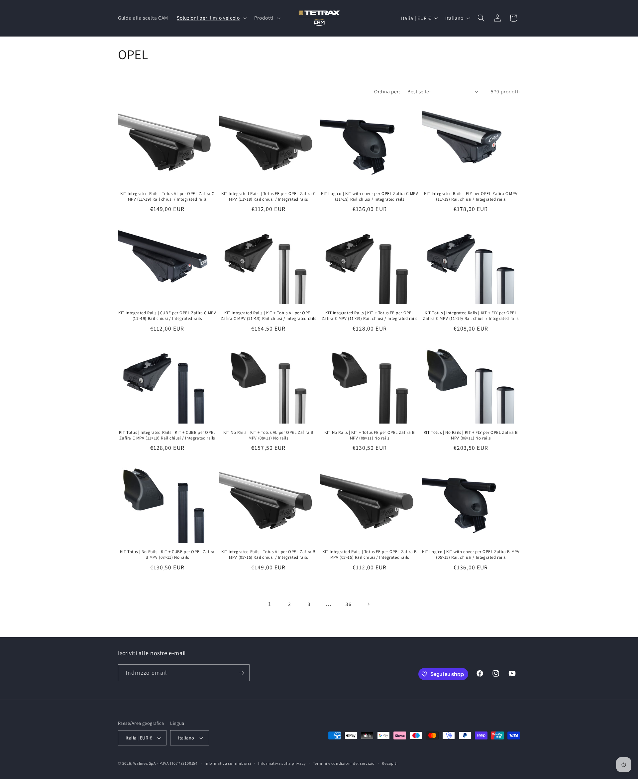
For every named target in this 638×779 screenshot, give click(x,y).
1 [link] (269, 604)
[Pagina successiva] (368, 604)
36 (348, 604)
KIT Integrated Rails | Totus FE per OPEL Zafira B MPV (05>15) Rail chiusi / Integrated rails (369, 554)
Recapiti (389, 763)
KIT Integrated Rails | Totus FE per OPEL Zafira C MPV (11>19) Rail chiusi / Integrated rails (268, 196)
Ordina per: (387, 91)
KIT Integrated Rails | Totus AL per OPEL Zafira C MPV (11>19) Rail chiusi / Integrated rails (167, 196)
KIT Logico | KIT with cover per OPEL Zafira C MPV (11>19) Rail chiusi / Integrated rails (369, 196)
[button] (211, 18)
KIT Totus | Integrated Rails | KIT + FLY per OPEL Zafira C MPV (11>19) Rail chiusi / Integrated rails (471, 315)
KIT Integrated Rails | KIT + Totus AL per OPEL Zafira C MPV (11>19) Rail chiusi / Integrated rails (268, 315)
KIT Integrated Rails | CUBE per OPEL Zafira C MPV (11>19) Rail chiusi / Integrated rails (167, 315)
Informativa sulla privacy (282, 763)
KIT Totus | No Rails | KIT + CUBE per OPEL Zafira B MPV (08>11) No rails (167, 554)
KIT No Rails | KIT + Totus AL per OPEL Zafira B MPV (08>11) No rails (268, 435)
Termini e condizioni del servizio (344, 763)
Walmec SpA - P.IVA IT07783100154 (165, 763)
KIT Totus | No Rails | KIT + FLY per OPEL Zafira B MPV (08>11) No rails (471, 435)
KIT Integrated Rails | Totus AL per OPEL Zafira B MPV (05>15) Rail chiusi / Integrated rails (268, 554)
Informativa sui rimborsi (228, 763)
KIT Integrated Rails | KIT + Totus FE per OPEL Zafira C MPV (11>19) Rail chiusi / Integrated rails (369, 315)
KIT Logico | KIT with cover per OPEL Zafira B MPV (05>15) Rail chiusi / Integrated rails (470, 554)
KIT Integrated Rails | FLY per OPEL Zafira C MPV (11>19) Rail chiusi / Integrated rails (470, 196)
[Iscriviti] (241, 673)
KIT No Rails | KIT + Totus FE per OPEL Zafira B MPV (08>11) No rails (369, 435)
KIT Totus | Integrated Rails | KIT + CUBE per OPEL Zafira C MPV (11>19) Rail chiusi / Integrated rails (167, 435)
